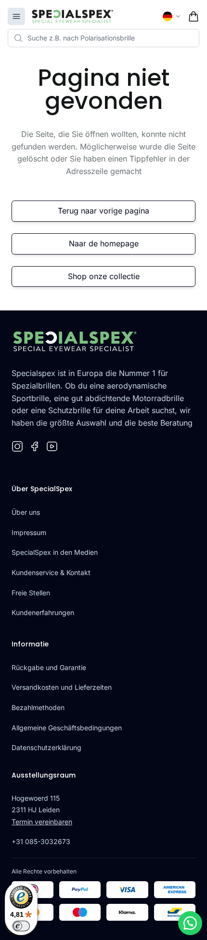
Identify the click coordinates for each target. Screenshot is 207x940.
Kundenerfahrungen (43, 612)
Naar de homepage (104, 243)
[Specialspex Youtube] (52, 446)
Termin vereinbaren (42, 822)
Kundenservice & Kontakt (51, 572)
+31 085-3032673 (41, 841)
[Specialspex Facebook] (34, 446)
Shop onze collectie (104, 276)
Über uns (26, 512)
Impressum (29, 532)
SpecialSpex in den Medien (55, 552)
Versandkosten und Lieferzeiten (62, 687)
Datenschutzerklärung (46, 747)
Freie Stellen (31, 593)
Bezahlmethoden (38, 707)
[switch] (21, 926)
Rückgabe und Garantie (49, 667)
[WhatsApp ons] (190, 923)
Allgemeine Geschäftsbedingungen (67, 728)
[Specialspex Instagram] (17, 446)
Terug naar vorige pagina (103, 210)
